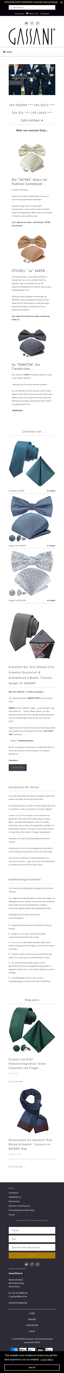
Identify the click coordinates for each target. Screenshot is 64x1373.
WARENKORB (32, 1325)
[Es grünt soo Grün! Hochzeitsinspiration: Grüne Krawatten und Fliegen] (32, 1030)
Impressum (13, 1192)
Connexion (19, 13)
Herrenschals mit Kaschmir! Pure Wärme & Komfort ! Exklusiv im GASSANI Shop (31, 1144)
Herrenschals (20, 815)
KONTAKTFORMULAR (18, 1302)
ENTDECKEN (16, 82)
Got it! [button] (32, 1367)
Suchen (12, 1214)
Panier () (33, 13)
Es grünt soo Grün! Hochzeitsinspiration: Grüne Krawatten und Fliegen (27, 1063)
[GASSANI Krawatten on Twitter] (26, 23)
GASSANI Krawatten (26, 1338)
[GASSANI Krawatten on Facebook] (32, 23)
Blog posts (32, 1000)
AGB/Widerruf (15, 1197)
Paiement (45, 13)
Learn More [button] (47, 1359)
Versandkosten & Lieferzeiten (22, 1210)
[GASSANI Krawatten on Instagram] (38, 23)
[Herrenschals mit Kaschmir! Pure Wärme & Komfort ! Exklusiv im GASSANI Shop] (32, 1111)
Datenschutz (14, 1201)
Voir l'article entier (16, 1081)
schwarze (19, 942)
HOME (32, 1313)
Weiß (22, 933)
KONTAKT (32, 1319)
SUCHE (32, 1331)
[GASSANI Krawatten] (32, 36)
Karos (16, 957)
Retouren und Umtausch (19, 1205)
